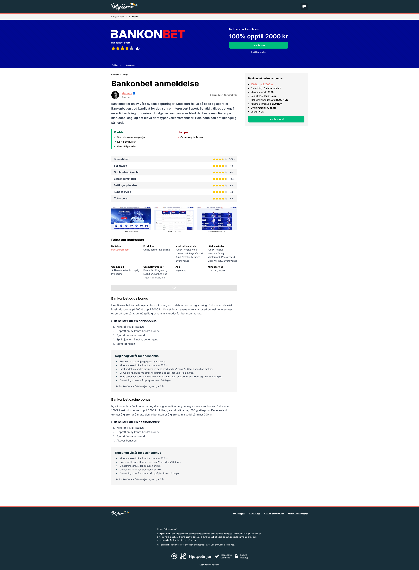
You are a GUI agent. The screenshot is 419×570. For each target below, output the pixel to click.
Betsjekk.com (117, 16)
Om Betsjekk (239, 513)
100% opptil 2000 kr (262, 84)
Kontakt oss (254, 513)
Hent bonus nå (276, 119)
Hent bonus (259, 45)
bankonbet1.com (120, 249)
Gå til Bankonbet (258, 52)
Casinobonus (132, 65)
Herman (127, 93)
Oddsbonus (117, 65)
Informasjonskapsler (298, 513)
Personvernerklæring (274, 513)
